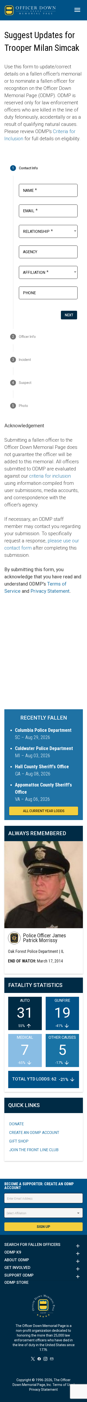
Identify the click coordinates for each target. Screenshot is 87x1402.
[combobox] (50, 231)
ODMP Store (16, 1283)
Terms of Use (62, 1385)
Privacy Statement (50, 591)
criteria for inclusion (50, 476)
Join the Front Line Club (33, 1150)
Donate (16, 1124)
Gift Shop (19, 1141)
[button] (43, 1246)
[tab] (43, 168)
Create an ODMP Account (34, 1132)
